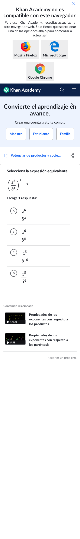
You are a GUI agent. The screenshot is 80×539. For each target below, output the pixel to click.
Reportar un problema (62, 357)
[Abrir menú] (74, 89)
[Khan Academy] (20, 90)
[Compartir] (72, 155)
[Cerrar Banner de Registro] (72, 104)
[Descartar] (73, 3)
